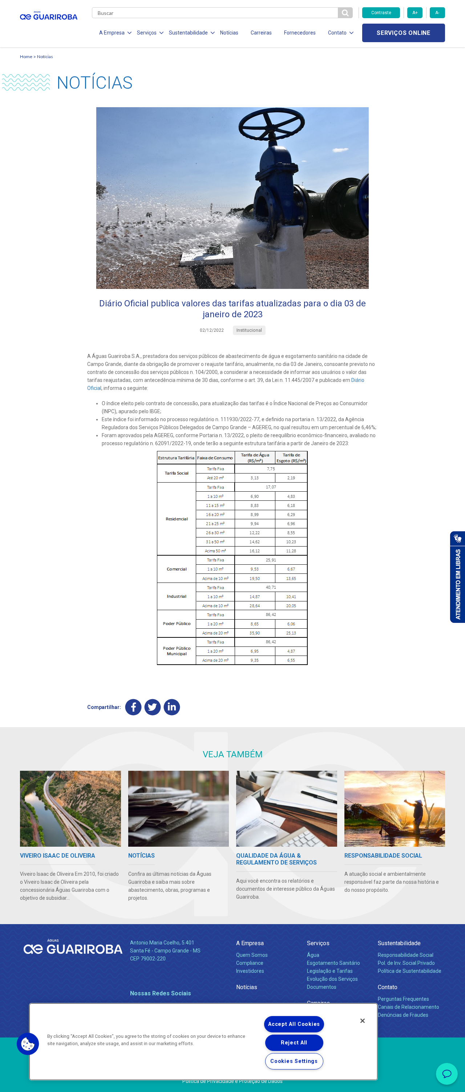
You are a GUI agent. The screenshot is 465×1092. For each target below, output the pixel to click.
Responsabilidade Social (405, 955)
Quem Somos (252, 955)
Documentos (321, 987)
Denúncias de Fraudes (403, 1015)
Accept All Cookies (294, 1024)
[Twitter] (153, 707)
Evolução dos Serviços (332, 979)
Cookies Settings (294, 1061)
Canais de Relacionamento (408, 1007)
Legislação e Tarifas (330, 971)
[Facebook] (133, 707)
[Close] (363, 1021)
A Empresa (250, 943)
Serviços (318, 943)
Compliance (249, 963)
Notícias (229, 33)
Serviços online (403, 32)
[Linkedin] (172, 707)
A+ (415, 12)
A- (437, 12)
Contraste (381, 12)
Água (313, 955)
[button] (28, 1044)
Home (26, 56)
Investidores (250, 971)
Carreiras (261, 33)
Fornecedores (300, 33)
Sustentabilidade (399, 943)
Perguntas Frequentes (403, 999)
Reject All (294, 1043)
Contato (387, 987)
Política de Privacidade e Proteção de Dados (232, 1081)
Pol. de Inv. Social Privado (406, 963)
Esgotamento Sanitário (333, 963)
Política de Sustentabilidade (409, 971)
